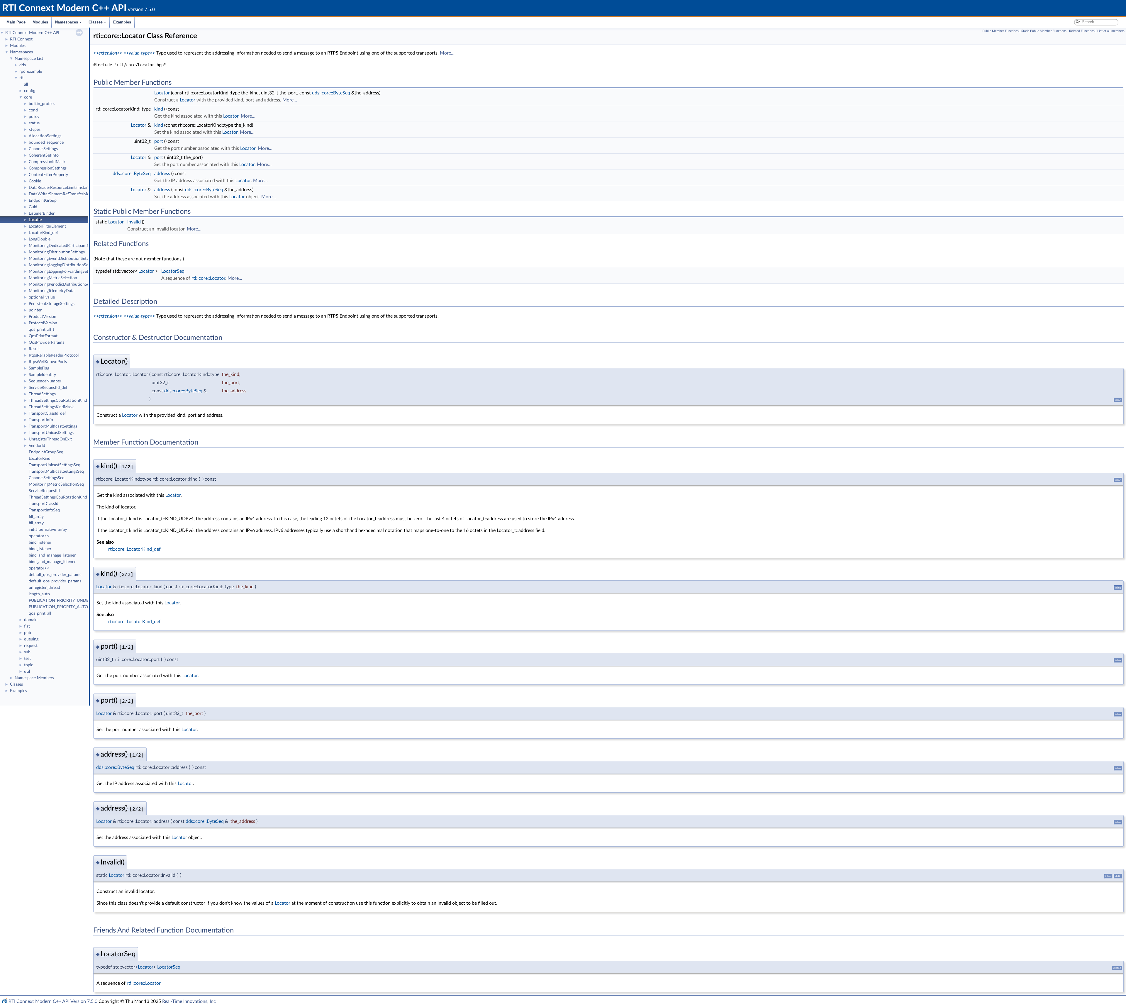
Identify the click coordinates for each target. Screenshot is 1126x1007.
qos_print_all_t (41, 330)
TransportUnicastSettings (51, 433)
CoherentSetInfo (44, 155)
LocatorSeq (172, 271)
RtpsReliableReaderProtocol (54, 355)
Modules (40, 22)
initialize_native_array (48, 530)
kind (158, 109)
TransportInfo (41, 420)
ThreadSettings (42, 394)
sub (27, 652)
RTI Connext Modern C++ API (32, 33)
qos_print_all (40, 613)
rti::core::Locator (208, 278)
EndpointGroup (43, 201)
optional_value (42, 297)
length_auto (39, 594)
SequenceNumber (45, 381)
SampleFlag (39, 368)
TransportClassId (43, 504)
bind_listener (40, 542)
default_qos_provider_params (55, 575)
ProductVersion (42, 317)
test (27, 659)
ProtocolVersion (43, 323)
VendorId (37, 446)
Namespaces (66, 22)
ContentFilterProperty (48, 175)
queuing (31, 639)
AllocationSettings (45, 136)
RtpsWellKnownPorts (48, 362)
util (27, 671)
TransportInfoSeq (44, 510)
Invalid (134, 222)
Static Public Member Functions (1043, 31)
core (28, 97)
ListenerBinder (42, 213)
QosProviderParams (46, 342)
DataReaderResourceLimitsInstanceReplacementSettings (79, 188)
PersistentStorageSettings (51, 304)
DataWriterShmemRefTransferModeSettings (68, 194)
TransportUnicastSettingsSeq (54, 465)
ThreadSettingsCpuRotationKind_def (62, 401)
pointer (35, 310)
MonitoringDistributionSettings (57, 252)
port (158, 141)
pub (27, 633)
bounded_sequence (46, 142)
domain (31, 620)
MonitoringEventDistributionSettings (62, 259)
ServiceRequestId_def (48, 388)
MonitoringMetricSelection (53, 278)
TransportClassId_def (47, 413)
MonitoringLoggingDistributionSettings (63, 265)
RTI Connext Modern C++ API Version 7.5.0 (53, 1001)
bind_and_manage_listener (52, 555)
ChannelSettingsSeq (47, 478)
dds (22, 65)
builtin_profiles (42, 104)
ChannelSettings (43, 149)
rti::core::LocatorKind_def (134, 549)
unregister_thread (44, 588)
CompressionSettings (48, 168)
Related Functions (1082, 31)
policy (34, 117)
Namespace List (29, 59)
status (34, 123)
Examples (122, 22)
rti (21, 78)
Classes (96, 22)
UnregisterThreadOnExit (50, 439)
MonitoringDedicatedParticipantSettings (65, 246)
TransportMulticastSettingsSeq (56, 471)
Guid (33, 207)
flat (27, 626)
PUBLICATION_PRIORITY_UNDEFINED (65, 601)
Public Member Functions (1000, 31)
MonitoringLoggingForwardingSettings (63, 271)
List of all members (1111, 31)
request (31, 646)
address (162, 173)
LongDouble (39, 239)
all (26, 84)
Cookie (35, 181)
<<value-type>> (139, 53)
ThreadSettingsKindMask (51, 407)
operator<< (39, 536)
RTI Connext (21, 39)
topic (28, 665)
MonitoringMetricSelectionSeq (56, 484)
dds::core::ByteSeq (331, 93)
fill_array (36, 517)
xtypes (34, 130)
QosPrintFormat (43, 336)
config (29, 91)
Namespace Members (34, 678)
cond (33, 110)
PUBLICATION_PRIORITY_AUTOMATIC (65, 607)
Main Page (16, 22)
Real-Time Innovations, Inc (189, 1001)
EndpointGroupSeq (46, 452)
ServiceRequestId (44, 491)
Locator (35, 220)
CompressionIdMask (47, 162)
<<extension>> (107, 53)
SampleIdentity (42, 375)
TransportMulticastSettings (53, 426)
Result (34, 349)
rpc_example (30, 71)
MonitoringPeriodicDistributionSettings (64, 284)
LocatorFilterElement (47, 226)
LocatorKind (39, 459)
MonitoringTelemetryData (51, 291)
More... (447, 53)
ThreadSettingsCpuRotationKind (58, 497)
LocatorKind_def (43, 233)
